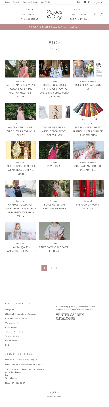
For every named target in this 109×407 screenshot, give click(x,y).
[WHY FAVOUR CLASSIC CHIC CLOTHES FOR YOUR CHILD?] (20, 111)
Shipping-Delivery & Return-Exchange (20, 314)
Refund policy (11, 340)
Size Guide (45, 2)
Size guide (9, 309)
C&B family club (79, 19)
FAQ (7, 345)
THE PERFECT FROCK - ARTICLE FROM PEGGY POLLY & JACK (54, 131)
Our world (82, 81)
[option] (54, 27)
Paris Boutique (29, 19)
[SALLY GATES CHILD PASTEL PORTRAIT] (54, 231)
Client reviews (11, 327)
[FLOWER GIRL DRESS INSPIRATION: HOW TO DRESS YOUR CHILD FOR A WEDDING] (54, 68)
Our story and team (13, 322)
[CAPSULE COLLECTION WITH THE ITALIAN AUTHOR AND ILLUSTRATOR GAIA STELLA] (20, 188)
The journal (79, 14)
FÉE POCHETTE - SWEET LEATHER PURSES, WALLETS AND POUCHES (88, 131)
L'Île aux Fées (25, 369)
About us (79, 9)
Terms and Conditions (14, 331)
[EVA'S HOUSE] (54, 150)
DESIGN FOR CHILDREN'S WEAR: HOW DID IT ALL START (21, 170)
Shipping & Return (30, 2)
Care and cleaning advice (16, 318)
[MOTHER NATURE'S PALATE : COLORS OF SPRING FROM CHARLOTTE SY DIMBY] (20, 68)
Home (7, 2)
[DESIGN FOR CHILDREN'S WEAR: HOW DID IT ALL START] (20, 150)
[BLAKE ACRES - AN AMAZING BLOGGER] (54, 188)
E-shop (30, 9)
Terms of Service (12, 336)
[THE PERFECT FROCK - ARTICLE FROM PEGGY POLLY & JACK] (54, 111)
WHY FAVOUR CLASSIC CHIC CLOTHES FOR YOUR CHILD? (21, 131)
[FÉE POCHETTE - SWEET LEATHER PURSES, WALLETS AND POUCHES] (88, 111)
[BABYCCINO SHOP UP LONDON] (88, 188)
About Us (16, 2)
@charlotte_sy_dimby (34, 364)
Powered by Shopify (54, 396)
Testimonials (29, 14)
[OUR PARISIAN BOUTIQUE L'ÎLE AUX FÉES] (88, 150)
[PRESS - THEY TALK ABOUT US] (88, 68)
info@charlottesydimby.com (27, 359)
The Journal (20, 81)
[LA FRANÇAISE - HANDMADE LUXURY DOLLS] (20, 231)
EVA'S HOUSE (54, 166)
